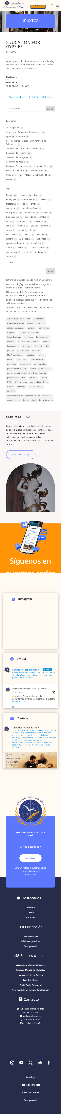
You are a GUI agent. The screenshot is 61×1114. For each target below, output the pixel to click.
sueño (9, 247)
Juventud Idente (30, 980)
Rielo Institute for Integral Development (30, 989)
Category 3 (11, 51)
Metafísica (11, 203)
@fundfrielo (43, 688)
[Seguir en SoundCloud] (40, 1063)
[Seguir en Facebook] (49, 1063)
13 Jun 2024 (17, 692)
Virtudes (41, 234)
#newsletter (17, 701)
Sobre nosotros (30, 936)
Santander (33, 377)
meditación (30, 212)
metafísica (31, 355)
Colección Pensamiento (17, 165)
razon (26, 251)
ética (8, 221)
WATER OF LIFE (14, 96)
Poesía (9, 179)
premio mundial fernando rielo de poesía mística (27, 373)
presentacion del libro (16, 377)
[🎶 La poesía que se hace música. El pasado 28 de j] (31, 622)
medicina (39, 251)
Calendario (30, 907)
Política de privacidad (30, 941)
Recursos (30, 917)
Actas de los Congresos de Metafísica (24, 132)
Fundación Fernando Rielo (28, 341)
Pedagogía (11, 199)
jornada (10, 350)
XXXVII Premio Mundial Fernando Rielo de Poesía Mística (30, 400)
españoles (36, 243)
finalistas (11, 341)
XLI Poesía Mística (36, 386)
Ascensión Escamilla (15, 323)
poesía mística (40, 364)
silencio (45, 212)
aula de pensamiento (15, 328)
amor (33, 203)
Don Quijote (12, 234)
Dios (36, 194)
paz (33, 225)
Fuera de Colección (15, 170)
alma (8, 225)
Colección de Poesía (15, 161)
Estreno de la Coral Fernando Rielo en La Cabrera (29, 279)
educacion (11, 208)
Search (50, 108)
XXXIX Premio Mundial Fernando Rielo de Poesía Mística (29, 395)
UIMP (9, 382)
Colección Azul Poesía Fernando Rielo (23, 148)
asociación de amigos (36, 323)
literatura (39, 221)
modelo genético (30, 208)
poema (9, 256)
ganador (46, 341)
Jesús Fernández (42, 346)
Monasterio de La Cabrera (30, 975)
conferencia (44, 328)
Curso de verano (14, 337)
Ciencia (27, 234)
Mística (44, 199)
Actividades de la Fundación (18, 318)
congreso (11, 332)
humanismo (27, 346)
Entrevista (42, 238)
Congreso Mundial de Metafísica (30, 969)
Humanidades (37, 170)
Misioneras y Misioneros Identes (30, 964)
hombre (44, 225)
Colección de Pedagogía (17, 157)
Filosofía (23, 194)
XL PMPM (11, 391)
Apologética (25, 238)
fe (31, 230)
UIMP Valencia (21, 382)
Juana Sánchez (23, 350)
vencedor (21, 386)
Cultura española (38, 247)
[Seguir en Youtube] (21, 1063)
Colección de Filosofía (16, 152)
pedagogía (11, 364)
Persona (21, 225)
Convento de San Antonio (29, 332)
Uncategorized (13, 127)
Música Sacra (22, 359)
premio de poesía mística (40, 368)
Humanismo (23, 221)
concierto (32, 328)
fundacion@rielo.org (32, 1015)
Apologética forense (15, 136)
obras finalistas (37, 359)
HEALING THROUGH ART (42, 96)
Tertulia (44, 377)
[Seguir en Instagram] (12, 1063)
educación (28, 337)
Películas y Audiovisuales (36, 174)
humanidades (12, 346)
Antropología (12, 212)
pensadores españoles (35, 216)
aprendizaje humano (16, 243)
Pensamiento (28, 199)
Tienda (30, 912)
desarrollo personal (15, 230)
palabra (9, 238)
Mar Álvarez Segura (15, 355)
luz (23, 203)
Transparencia (30, 946)
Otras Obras (12, 174)
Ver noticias (21, 454)
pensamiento (25, 364)
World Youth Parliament (31, 984)
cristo (21, 247)
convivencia (11, 251)
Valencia (10, 386)
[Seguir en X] (30, 1063)
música (10, 359)
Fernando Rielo (41, 165)
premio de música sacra (17, 368)
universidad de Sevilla (39, 382)
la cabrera (36, 350)
